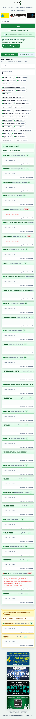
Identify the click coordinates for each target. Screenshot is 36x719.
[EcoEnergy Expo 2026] (18, 659)
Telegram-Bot (14, 712)
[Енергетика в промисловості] (18, 673)
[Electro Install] (18, 688)
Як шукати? (29, 7)
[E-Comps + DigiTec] (18, 702)
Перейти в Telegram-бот (11, 46)
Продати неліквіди (19, 7)
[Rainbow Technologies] (18, 16)
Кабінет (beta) (21, 10)
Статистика (29, 715)
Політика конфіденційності (13, 715)
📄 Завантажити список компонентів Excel (18, 35)
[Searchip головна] (18, 3)
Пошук (18, 26)
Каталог (23, 712)
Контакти (13, 10)
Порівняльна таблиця (26, 54)
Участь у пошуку (8, 7)
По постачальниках (9, 54)
